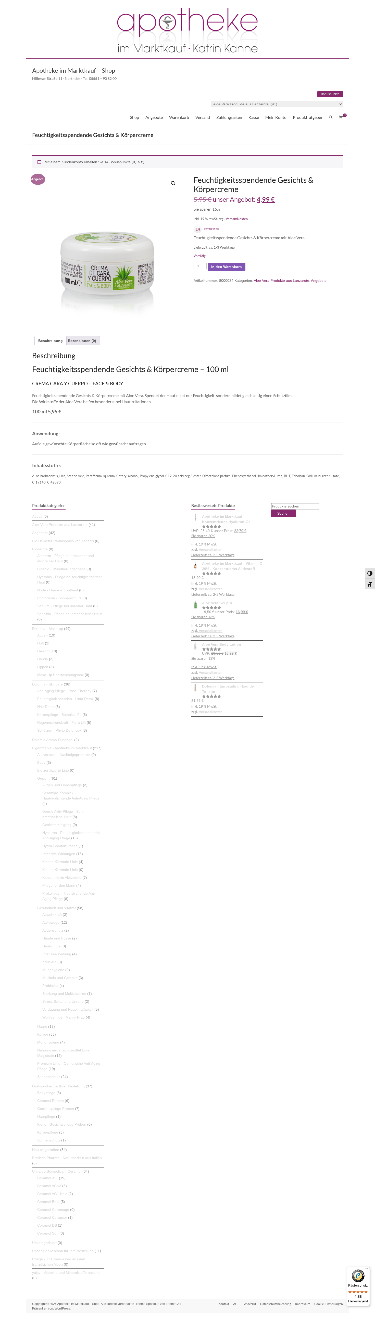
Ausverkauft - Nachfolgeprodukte (63, 755)
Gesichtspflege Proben (55, 1109)
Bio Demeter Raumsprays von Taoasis (63, 541)
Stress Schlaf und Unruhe (63, 1001)
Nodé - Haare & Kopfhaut (57, 590)
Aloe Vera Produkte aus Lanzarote (281, 280)
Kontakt (223, 1304)
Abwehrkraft (52, 914)
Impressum (302, 1304)
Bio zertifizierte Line (53, 770)
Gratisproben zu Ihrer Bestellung (58, 1086)
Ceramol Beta (48, 1202)
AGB (236, 1304)
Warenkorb (179, 117)
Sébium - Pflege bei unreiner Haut (64, 606)
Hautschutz (51, 946)
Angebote (154, 117)
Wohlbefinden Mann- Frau (63, 1017)
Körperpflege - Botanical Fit (59, 715)
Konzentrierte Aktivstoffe (61, 877)
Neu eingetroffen (45, 1150)
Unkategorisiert (44, 1243)
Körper (42, 1034)
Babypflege (46, 1093)
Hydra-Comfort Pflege (60, 846)
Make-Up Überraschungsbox (60, 675)
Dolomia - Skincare (47, 684)
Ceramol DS (47, 1225)
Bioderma (40, 549)
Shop (134, 117)
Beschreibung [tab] (50, 341)
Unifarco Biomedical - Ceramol (56, 1171)
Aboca (37, 516)
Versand (202, 117)
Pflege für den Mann (58, 885)
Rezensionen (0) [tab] (82, 341)
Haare (42, 1026)
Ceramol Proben (50, 1101)
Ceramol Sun (47, 1233)
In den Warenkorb (226, 267)
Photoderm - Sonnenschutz (59, 598)
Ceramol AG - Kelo (52, 1194)
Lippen (42, 667)
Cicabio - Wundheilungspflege (61, 569)
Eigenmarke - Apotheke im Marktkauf (62, 748)
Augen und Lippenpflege (62, 785)
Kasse (253, 117)
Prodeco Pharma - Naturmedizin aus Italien (67, 1158)
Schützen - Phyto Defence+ (59, 730)
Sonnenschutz (48, 1077)
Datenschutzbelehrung (275, 1304)
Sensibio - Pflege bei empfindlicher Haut (69, 614)
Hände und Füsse (56, 938)
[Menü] (367, 1270)
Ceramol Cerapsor (52, 1217)
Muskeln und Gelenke (60, 978)
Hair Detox (45, 707)
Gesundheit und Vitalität (56, 908)
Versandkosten (237, 219)
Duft (40, 643)
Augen (42, 635)
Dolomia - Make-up (47, 629)
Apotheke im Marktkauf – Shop (73, 70)
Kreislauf (49, 962)
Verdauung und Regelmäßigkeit (67, 1009)
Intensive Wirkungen (58, 854)
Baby (41, 762)
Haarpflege (46, 1116)
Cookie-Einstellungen (328, 1304)
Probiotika (50, 986)
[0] (341, 117)
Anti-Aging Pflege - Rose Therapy (64, 691)
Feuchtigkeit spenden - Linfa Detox (65, 699)
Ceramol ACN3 (49, 1186)
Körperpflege (47, 1132)
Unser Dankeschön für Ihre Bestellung (63, 1251)
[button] (173, 183)
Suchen (283, 513)
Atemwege (50, 922)
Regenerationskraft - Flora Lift (61, 722)
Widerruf (250, 1304)
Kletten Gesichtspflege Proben (61, 1124)
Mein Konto (275, 117)
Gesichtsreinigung (56, 825)
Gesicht (43, 651)
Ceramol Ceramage (53, 1210)
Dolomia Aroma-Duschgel (52, 740)
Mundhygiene (53, 970)
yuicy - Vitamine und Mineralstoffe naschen (67, 1273)
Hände (42, 659)
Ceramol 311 (47, 1178)
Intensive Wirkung (56, 954)
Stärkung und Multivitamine (64, 994)
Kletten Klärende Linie (60, 862)
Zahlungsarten (229, 117)
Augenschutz (52, 930)
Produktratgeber (307, 117)
